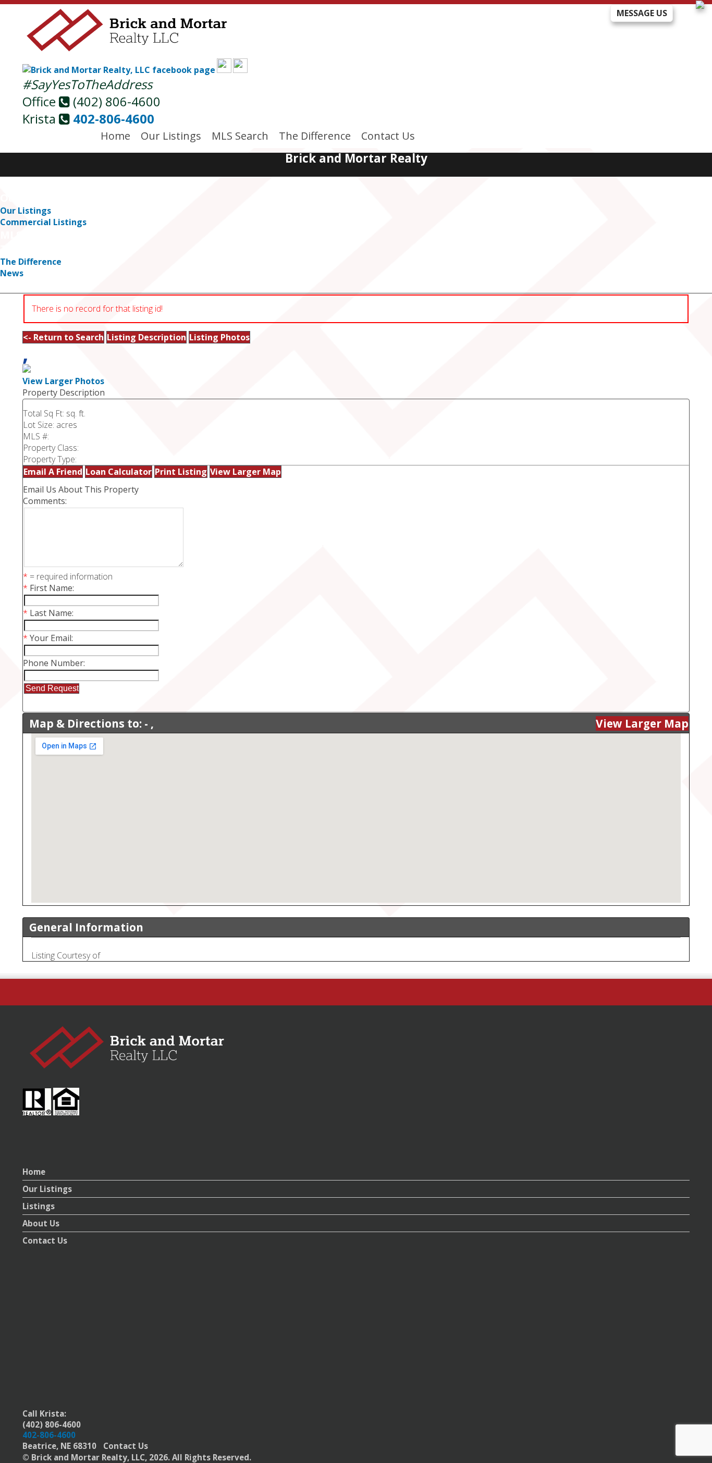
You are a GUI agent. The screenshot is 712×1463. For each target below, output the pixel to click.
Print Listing (181, 471)
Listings (38, 1206)
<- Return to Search (63, 337)
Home (115, 136)
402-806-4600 (113, 118)
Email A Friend (52, 471)
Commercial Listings (43, 222)
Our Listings (171, 136)
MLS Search (240, 136)
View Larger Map (245, 471)
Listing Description (146, 337)
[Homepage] (127, 49)
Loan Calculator (118, 471)
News (11, 273)
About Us (40, 1223)
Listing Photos (219, 337)
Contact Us (388, 136)
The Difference (315, 136)
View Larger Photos (63, 381)
